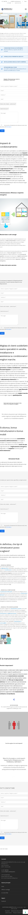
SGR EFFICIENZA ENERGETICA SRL (9, 907)
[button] (26, 9)
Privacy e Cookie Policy (18, 912)
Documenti (7, 911)
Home (2, 886)
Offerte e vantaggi (5, 889)
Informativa (8, 127)
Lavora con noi (18, 3)
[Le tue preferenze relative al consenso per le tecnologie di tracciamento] (25, 912)
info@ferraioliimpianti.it (16, 1)
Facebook (3, 901)
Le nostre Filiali (4, 892)
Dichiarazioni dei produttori (17, 911)
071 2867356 (4, 1)
